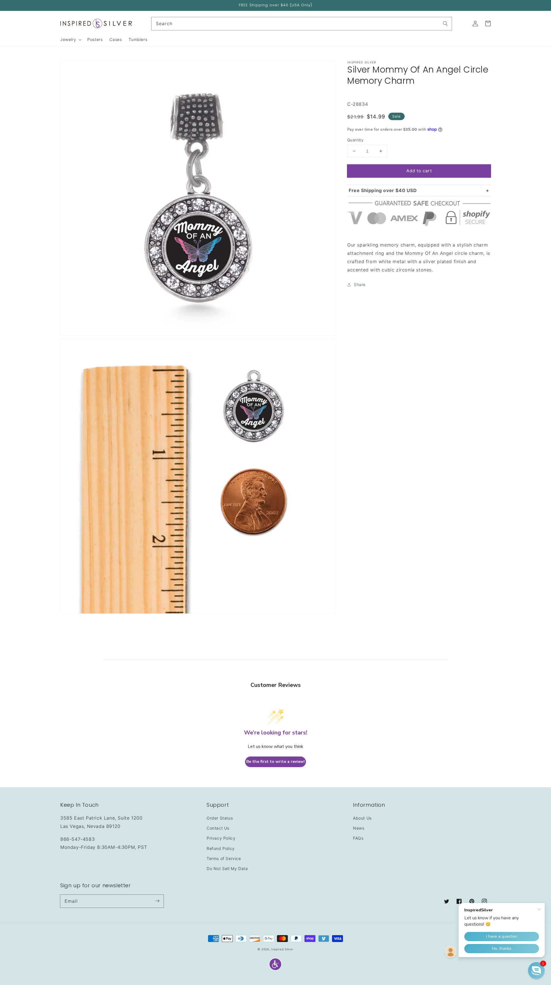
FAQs (358, 838)
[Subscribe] (157, 901)
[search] (302, 23)
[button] (275, 964)
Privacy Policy (221, 838)
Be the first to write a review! (275, 761)
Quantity (355, 140)
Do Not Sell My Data (227, 868)
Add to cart (419, 170)
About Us (362, 818)
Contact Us (218, 828)
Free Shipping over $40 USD (383, 190)
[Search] (445, 23)
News (358, 828)
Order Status (220, 818)
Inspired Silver (282, 949)
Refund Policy (221, 848)
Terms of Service (224, 858)
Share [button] (360, 284)
